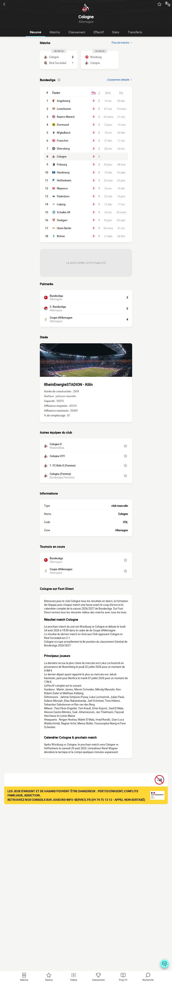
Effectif (99, 32)
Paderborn (63, 196)
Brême (61, 236)
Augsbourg (63, 101)
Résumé (35, 32)
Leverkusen (64, 109)
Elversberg (63, 148)
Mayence (62, 188)
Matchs (55, 32)
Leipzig (61, 204)
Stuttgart (62, 220)
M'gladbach (63, 132)
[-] (164, 964)
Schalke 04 (63, 212)
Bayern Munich (66, 117)
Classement (76, 32)
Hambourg (63, 172)
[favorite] (159, 4)
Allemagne (121, 530)
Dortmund (63, 125)
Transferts (135, 32)
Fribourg (62, 164)
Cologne (61, 156)
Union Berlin (64, 228)
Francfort (62, 140)
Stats (115, 32)
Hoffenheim (64, 180)
